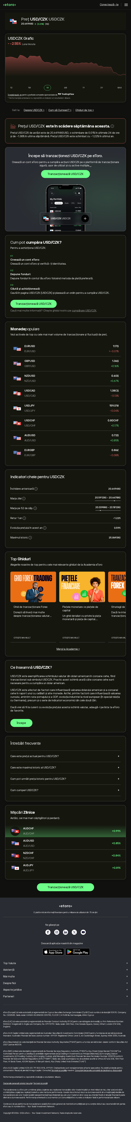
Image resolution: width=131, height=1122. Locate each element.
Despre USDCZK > (34, 110)
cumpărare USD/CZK (84, 310)
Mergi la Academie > (68, 649)
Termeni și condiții (40, 1083)
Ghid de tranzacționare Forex (30, 607)
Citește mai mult (22, 638)
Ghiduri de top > (84, 110)
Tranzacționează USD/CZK (65, 174)
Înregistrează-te (15, 95)
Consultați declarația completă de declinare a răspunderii (98, 1070)
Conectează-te (109, 4)
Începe (21, 723)
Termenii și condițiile (59, 1070)
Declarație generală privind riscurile (17, 1083)
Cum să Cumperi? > (59, 110)
